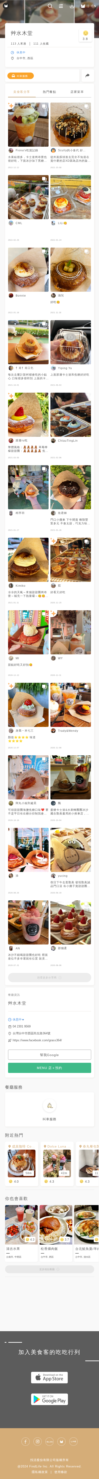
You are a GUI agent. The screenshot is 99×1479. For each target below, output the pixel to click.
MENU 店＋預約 (49, 1068)
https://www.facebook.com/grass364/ (37, 1040)
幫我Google (49, 1055)
